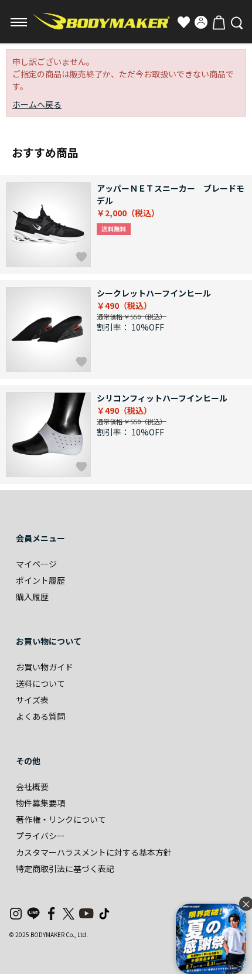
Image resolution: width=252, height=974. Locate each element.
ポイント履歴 (40, 580)
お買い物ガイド (44, 667)
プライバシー (40, 836)
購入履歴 (32, 596)
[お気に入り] (183, 22)
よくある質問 (40, 716)
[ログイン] (201, 22)
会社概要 (32, 786)
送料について (40, 683)
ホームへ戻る (37, 104)
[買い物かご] (218, 22)
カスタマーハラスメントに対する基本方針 (94, 852)
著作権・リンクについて (61, 819)
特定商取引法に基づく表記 (65, 868)
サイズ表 (32, 700)
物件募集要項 (40, 803)
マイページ (36, 564)
